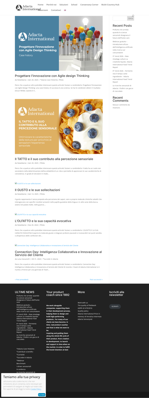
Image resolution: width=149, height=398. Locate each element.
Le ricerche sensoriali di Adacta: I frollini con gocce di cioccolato (123, 88)
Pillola (61, 80)
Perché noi (51, 5)
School (74, 5)
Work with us (83, 303)
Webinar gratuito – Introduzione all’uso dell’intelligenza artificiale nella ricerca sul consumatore (123, 47)
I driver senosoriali (24, 366)
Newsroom (43, 10)
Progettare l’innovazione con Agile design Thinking (52, 76)
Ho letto (42, 395)
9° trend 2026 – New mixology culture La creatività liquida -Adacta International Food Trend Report (122, 61)
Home (40, 5)
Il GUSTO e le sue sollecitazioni (37, 190)
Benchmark (21, 363)
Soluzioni (63, 5)
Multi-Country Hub (110, 5)
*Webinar (20, 360)
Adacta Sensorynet (85, 319)
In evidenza (21, 369)
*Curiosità (20, 355)
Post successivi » (96, 279)
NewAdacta (21, 80)
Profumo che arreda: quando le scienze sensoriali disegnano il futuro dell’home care (28, 299)
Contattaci (56, 10)
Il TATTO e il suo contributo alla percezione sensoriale (54, 159)
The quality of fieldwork (87, 305)
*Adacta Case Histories (49, 80)
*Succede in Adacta (50, 259)
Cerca (130, 18)
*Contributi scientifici (25, 352)
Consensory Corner (89, 5)
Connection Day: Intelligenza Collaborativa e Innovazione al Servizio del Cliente (58, 253)
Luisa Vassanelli (23, 259)
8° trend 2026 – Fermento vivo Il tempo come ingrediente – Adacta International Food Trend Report (122, 76)
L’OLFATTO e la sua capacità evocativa (43, 221)
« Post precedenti (21, 279)
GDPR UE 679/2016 (85, 308)
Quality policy (83, 311)
